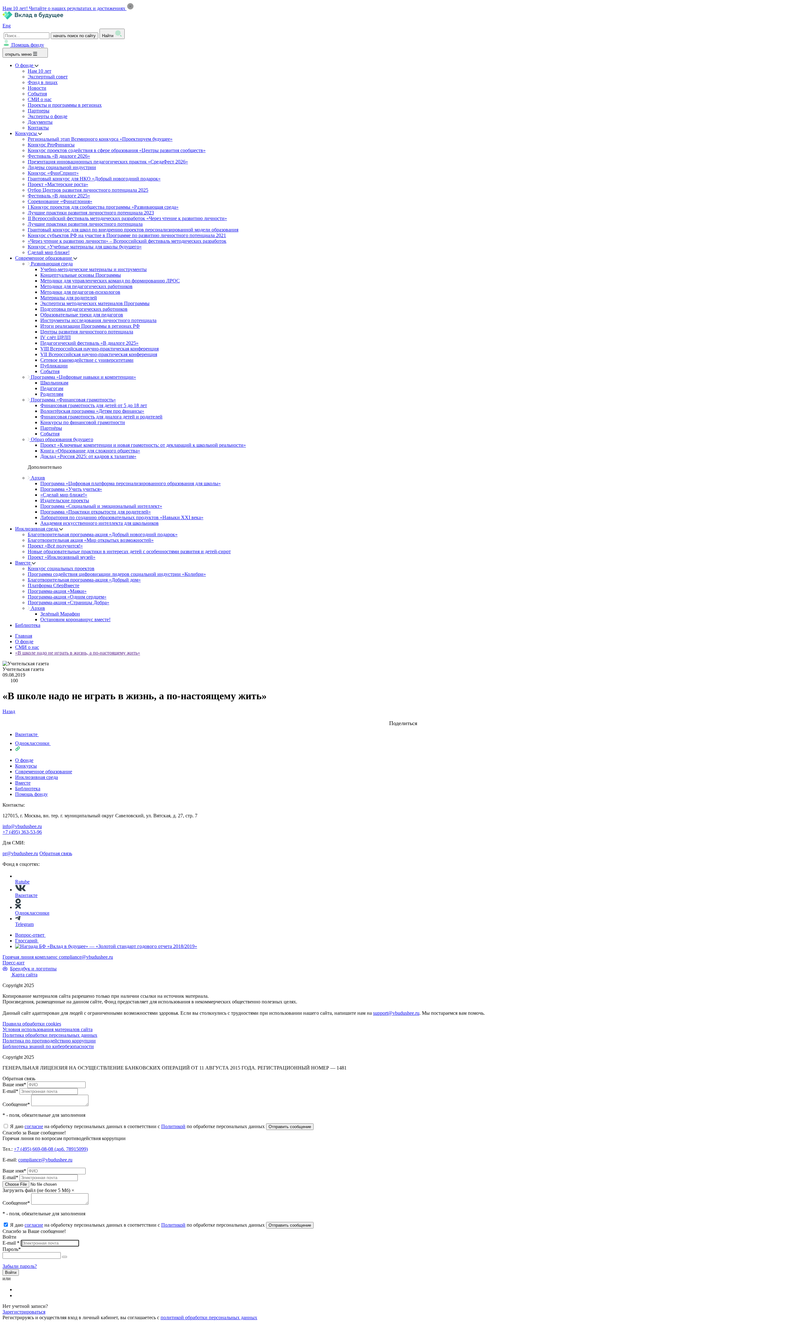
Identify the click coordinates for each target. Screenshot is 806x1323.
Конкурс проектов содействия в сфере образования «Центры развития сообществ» (117, 150)
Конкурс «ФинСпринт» (53, 173)
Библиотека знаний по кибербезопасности (48, 1046)
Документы (40, 122)
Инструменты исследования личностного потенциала (98, 320)
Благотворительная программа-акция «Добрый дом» (84, 579)
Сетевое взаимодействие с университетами (86, 360)
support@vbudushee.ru (396, 1013)
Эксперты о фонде (47, 116)
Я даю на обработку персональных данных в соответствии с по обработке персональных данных (138, 1126)
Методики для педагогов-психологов (80, 292)
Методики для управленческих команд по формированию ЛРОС (110, 280)
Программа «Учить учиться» (71, 489)
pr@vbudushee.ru (20, 853)
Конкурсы (26, 133)
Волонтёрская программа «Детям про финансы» (92, 411)
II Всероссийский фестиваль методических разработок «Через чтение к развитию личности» (127, 218)
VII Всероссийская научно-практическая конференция (98, 354)
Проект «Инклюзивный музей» (61, 557)
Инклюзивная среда (37, 528)
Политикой (173, 1126)
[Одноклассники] (19, 1295)
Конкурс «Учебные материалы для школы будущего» (85, 246)
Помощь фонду (27, 45)
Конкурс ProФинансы (51, 144)
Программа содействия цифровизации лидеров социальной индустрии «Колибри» (117, 574)
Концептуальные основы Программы (80, 275)
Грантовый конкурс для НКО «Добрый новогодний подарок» (94, 178)
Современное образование (44, 258)
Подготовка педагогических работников (84, 309)
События (37, 93)
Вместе (23, 562)
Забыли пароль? (20, 1266)
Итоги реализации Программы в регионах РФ (90, 326)
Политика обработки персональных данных (50, 1035)
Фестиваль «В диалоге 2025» (59, 195)
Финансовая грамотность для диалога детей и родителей (101, 416)
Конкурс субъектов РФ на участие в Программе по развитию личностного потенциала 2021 (127, 235)
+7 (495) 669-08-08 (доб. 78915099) (51, 1149)
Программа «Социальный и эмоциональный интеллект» (101, 506)
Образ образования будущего (61, 439)
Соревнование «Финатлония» (60, 201)
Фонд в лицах (43, 82)
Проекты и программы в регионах (65, 105)
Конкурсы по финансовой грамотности (82, 422)
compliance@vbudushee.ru (86, 957)
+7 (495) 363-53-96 (22, 832)
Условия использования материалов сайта (48, 1029)
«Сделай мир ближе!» (63, 494)
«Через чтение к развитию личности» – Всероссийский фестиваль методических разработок (127, 241)
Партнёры (51, 428)
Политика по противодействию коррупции (49, 1040)
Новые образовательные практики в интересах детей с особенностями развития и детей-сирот (129, 551)
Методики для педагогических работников (86, 286)
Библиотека (27, 625)
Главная (23, 636)
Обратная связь (55, 853)
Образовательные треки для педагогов (81, 314)
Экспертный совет (48, 76)
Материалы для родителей (68, 297)
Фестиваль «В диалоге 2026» (59, 156)
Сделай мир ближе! (49, 252)
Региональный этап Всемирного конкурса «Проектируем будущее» (100, 139)
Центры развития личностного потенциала (86, 331)
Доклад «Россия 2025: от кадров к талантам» (88, 456)
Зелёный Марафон (60, 613)
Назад (9, 711)
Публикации (54, 365)
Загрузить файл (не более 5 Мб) (36, 1190)
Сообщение (16, 1104)
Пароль (12, 1249)
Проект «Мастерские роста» (58, 184)
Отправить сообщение (290, 1126)
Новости (37, 88)
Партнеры (38, 110)
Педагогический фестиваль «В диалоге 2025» (89, 343)
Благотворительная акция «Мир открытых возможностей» (91, 540)
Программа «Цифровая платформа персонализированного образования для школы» (130, 483)
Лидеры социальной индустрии (62, 167)
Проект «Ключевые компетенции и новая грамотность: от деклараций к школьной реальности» (143, 445)
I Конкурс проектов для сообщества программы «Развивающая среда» (103, 207)
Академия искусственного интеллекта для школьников (99, 523)
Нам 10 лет (39, 71)
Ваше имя (14, 1084)
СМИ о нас (40, 99)
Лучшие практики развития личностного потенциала (85, 224)
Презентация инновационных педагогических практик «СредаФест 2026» (108, 161)
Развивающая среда (51, 263)
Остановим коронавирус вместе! (75, 619)
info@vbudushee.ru (22, 826)
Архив (37, 477)
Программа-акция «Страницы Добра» (68, 602)
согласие (34, 1126)
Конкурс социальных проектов (61, 568)
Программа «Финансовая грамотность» (73, 399)
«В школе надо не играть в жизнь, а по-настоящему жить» (77, 653)
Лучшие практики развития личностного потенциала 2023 (91, 212)
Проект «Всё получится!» (55, 545)
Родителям (51, 394)
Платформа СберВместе (53, 585)
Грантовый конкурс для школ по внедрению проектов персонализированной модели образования (133, 229)
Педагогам (51, 388)
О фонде (25, 65)
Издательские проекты (64, 500)
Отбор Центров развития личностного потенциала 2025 (88, 190)
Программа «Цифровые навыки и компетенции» (83, 377)
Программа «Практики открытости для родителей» (95, 511)
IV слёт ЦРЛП (55, 337)
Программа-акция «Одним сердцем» (67, 596)
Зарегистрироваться (24, 1311)
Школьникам (54, 382)
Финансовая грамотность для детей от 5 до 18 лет (93, 405)
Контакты (38, 127)
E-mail (10, 1091)
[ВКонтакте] (19, 1289)
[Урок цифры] (403, 717)
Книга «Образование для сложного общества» (90, 450)
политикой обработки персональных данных (209, 1317)
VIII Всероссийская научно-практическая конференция (99, 348)
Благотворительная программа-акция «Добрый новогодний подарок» (103, 534)
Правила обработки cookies (32, 1023)
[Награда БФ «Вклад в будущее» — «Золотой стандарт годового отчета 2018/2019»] (106, 946)
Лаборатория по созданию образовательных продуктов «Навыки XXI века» (121, 517)
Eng (7, 25)
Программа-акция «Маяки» (57, 591)
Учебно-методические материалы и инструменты (93, 269)
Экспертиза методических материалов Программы (95, 303)
